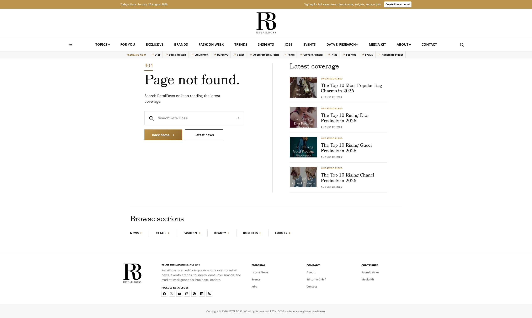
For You (127, 44)
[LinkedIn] (202, 294)
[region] (266, 54)
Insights (266, 44)
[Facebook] (164, 294)
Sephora (351, 54)
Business (250, 233)
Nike (334, 54)
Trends (240, 44)
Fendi (291, 54)
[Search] (238, 118)
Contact (429, 44)
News (134, 233)
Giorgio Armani (313, 54)
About (402, 44)
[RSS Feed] (209, 294)
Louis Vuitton (177, 54)
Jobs (289, 44)
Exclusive (154, 44)
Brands (181, 44)
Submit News (370, 272)
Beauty (220, 233)
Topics (101, 44)
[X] (172, 294)
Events (309, 44)
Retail (161, 233)
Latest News (259, 272)
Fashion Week (211, 44)
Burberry (222, 54)
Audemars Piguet (392, 54)
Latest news (204, 135)
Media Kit (377, 45)
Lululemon (201, 54)
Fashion (190, 233)
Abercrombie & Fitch (266, 54)
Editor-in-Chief (316, 279)
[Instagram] (187, 294)
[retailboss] (266, 23)
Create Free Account (397, 4)
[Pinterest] (194, 294)
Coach (241, 54)
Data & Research (341, 44)
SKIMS (369, 54)
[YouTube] (179, 294)
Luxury (281, 233)
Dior (157, 54)
